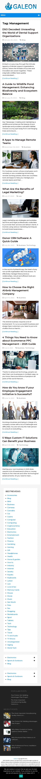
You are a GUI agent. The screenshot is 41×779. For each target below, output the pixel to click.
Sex (8, 608)
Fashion (10, 538)
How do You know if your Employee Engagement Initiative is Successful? (18, 391)
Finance (10, 541)
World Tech (11, 648)
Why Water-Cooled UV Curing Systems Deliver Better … (22, 730)
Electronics (11, 532)
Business (27, 147)
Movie (9, 596)
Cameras (11, 508)
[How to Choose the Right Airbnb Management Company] (20, 310)
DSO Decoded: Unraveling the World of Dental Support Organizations (20, 32)
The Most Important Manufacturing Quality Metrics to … (18, 702)
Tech (9, 623)
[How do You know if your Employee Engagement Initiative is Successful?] (20, 410)
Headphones (12, 553)
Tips (9, 630)
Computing (12, 523)
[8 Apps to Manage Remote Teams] (20, 159)
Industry (10, 565)
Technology (31, 245)
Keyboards (11, 578)
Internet (10, 569)
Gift (8, 550)
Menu (3, 15)
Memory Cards (13, 590)
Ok (21, 776)
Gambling (11, 544)
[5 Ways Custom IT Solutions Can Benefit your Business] (20, 457)
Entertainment (13, 535)
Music (9, 599)
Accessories (12, 495)
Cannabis (11, 511)
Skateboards (12, 614)
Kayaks (10, 575)
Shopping (11, 611)
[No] (39, 773)
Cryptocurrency (13, 526)
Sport (9, 617)
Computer (11, 520)
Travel (9, 633)
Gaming (10, 547)
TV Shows (11, 639)
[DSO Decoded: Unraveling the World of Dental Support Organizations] (20, 52)
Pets (9, 605)
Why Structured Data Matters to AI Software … (23, 738)
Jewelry (10, 572)
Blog (23, 40)
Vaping (10, 645)
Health (10, 556)
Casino (10, 517)
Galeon (16, 758)
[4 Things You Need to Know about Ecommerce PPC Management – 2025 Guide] (20, 360)
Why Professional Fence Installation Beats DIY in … (24, 746)
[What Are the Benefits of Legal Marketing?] (20, 208)
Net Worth (11, 602)
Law (20, 196)
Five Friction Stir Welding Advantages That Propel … (20, 696)
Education (11, 529)
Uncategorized (13, 642)
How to (10, 562)
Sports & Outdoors (14, 661)
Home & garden (13, 559)
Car (8, 514)
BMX (9, 501)
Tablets (10, 620)
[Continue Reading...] (10, 78)
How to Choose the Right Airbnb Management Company (18, 290)
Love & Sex (11, 587)
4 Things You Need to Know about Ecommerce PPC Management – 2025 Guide (19, 340)
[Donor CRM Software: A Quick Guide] (20, 257)
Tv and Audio (12, 636)
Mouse (10, 593)
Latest (10, 581)
